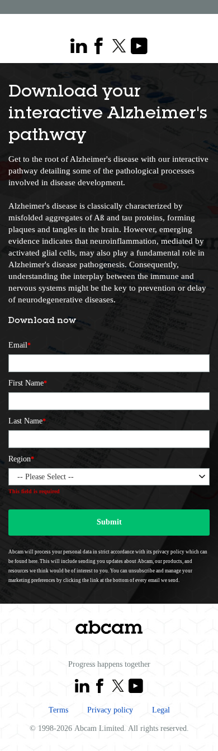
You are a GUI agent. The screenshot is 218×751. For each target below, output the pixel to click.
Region (21, 459)
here (33, 561)
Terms (58, 710)
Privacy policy (110, 710)
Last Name (27, 421)
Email (19, 345)
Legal (161, 710)
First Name (27, 383)
